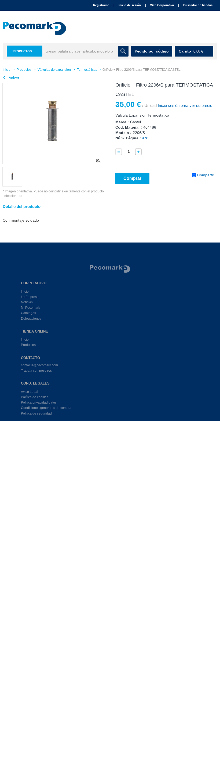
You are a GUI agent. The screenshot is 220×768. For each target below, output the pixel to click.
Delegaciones (31, 318)
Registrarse (101, 5)
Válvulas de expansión (54, 70)
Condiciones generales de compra (46, 408)
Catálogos (28, 313)
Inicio (6, 70)
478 (145, 138)
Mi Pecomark (30, 308)
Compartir (205, 175)
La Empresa (30, 297)
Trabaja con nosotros (36, 370)
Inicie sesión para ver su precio (184, 105)
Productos (22, 51)
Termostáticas (87, 70)
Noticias (27, 302)
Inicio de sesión (130, 5)
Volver (13, 78)
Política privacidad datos (39, 402)
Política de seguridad (36, 413)
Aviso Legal (29, 392)
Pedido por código (152, 51)
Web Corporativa (162, 5)
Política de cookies (34, 397)
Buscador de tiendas (197, 5)
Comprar (132, 178)
